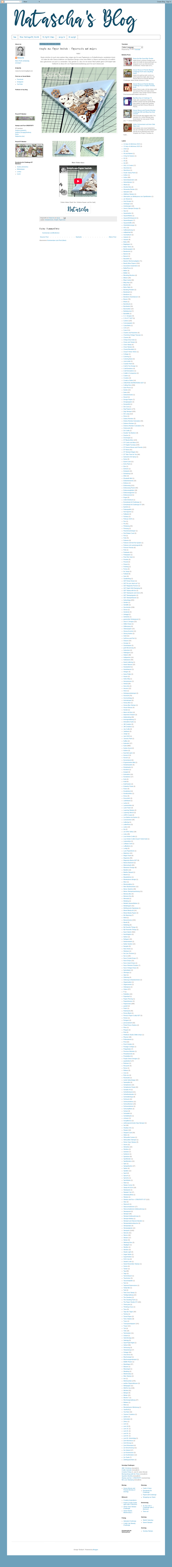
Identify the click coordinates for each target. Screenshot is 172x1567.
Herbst (125, 683)
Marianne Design (128, 867)
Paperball (126, 996)
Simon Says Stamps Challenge (129, 1507)
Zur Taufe (126, 1457)
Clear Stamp (127, 344)
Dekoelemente (128, 395)
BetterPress (127, 268)
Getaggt (125, 614)
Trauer (125, 1326)
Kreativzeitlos (127, 793)
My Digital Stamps (48, 37)
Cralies (125, 375)
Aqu (124, 211)
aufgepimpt (127, 232)
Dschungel (126, 438)
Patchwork (126, 1011)
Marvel (125, 874)
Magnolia (126, 858)
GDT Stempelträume (129, 598)
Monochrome (127, 920)
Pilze (125, 1027)
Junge (125, 734)
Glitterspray (127, 626)
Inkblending (127, 717)
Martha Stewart (128, 872)
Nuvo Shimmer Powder (130, 965)
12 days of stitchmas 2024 (131, 144)
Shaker (125, 1130)
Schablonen (127, 1085)
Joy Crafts (126, 729)
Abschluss (126, 170)
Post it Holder (127, 1044)
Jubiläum (126, 731)
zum (124, 1424)
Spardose (126, 1156)
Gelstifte (126, 605)
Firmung (126, 528)
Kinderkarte (127, 767)
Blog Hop (126, 282)
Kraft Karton (127, 784)
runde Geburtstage (129, 1080)
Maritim (125, 870)
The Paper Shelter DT (130, 1302)
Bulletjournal (127, 311)
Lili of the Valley (128, 832)
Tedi (124, 1290)
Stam (125, 1183)
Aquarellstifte (127, 223)
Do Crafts (126, 430)
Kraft (124, 781)
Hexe (125, 691)
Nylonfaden (127, 970)
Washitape (126, 1364)
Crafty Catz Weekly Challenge (129, 1524)
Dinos (125, 416)
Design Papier (128, 399)
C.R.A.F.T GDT (128, 318)
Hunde (125, 710)
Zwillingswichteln (128, 1460)
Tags (124, 1273)
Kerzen (125, 757)
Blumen (125, 285)
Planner (125, 1037)
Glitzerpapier (127, 629)
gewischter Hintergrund (130, 619)
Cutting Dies (127, 385)
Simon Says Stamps (129, 1142)
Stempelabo (127, 1226)
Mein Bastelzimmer (129, 886)
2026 (125, 149)
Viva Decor (126, 1355)
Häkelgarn (126, 652)
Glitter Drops (127, 624)
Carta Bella (127, 325)
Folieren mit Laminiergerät (131, 545)
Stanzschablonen (129, 1206)
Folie (125, 538)
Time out (145, 1511)
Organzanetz (127, 984)
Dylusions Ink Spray (129, 457)
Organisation (127, 982)
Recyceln (126, 1066)
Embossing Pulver (129, 488)
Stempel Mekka (128, 1218)
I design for (61, 37)
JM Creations (127, 726)
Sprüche (126, 1178)
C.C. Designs (127, 316)
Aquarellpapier (128, 220)
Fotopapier (126, 555)
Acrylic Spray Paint (129, 173)
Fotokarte (126, 552)
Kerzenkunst (127, 760)
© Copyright (72, 37)
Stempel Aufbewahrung (130, 1216)
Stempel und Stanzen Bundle (132, 1221)
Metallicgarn (127, 906)
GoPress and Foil (128, 638)
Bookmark (126, 292)
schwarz (126, 1118)
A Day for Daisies (128, 156)
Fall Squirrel (127, 512)
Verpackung (127, 1350)
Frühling (126, 566)
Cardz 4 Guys (147, 1488)
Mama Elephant (128, 863)
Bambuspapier (128, 249)
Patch (125, 1008)
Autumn (125, 237)
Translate (137, 49)
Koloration (126, 774)
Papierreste (62, 220)
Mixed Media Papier (129, 913)
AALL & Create (128, 165)
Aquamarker (127, 213)
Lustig (125, 848)
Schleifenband (128, 1092)
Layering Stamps (128, 810)
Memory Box (127, 894)
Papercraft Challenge (149, 1495)
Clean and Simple (129, 342)
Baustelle (126, 259)
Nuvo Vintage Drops (129, 968)
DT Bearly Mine (128, 440)
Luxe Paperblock (128, 851)
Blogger (95, 1549)
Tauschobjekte (128, 1280)
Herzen (125, 688)
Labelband (126, 800)
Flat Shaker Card (128, 533)
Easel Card (127, 461)
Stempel (126, 1214)
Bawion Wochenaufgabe (131, 261)
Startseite (79, 237)
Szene (125, 1266)
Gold (124, 636)
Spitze (125, 1168)
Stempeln (126, 1230)
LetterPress (127, 824)
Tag (124, 1271)
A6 (124, 163)
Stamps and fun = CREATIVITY (131, 1478)
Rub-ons (126, 1075)
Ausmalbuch (127, 235)
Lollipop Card (127, 843)
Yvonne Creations (129, 1414)
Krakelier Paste (128, 786)
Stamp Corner (127, 1185)
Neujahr (126, 946)
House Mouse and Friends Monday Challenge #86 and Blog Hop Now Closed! (144, 112)
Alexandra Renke (129, 189)
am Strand (126, 199)
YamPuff (126, 1409)
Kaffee (125, 741)
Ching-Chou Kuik (128, 340)
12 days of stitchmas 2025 (131, 146)
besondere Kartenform (130, 266)
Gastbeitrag (127, 578)
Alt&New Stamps (128, 194)
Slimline (126, 1149)
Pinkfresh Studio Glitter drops (132, 1035)
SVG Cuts (126, 1259)
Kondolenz (126, 777)
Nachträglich (127, 934)
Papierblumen (127, 1001)
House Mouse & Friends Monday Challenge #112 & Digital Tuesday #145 (144, 85)
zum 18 (125, 1426)
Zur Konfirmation (128, 1455)
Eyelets (125, 507)
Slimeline (126, 1147)
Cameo (125, 321)
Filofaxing (126, 526)
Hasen (125, 676)
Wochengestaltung (129, 1400)
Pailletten (126, 994)
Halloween (126, 660)
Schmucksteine (128, 1101)
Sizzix (125, 1144)
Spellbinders (127, 1161)
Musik (125, 922)
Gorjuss (125, 641)
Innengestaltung (128, 719)
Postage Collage (128, 1047)
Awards (125, 239)
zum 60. (125, 1436)
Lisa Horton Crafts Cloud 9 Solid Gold (135, 839)
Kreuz (125, 796)
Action (125, 177)
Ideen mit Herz (128, 712)
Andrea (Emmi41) (22, 167)
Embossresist (127, 495)
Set (124, 1125)
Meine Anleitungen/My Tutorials (29, 37)
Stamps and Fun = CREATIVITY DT (134, 1199)
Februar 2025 (127, 519)
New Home (127, 949)
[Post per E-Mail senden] (64, 218)
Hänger (125, 672)
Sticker (125, 1240)
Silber (125, 1135)
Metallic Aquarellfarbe (130, 903)
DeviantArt (126, 404)
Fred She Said (128, 557)
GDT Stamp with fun (129, 590)
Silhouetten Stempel (129, 1140)
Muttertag (126, 925)
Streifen (125, 1247)
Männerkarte (127, 865)
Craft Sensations (128, 371)
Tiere (125, 1309)
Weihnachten (127, 1381)
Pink (124, 1032)
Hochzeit (126, 695)
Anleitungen (127, 206)
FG (124, 524)
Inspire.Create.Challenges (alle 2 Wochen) (130, 1503)
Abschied (126, 168)
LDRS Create (127, 815)
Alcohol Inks (127, 187)
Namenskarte (127, 941)
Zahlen (125, 1417)
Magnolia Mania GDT (130, 860)
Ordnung (126, 977)
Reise (125, 1068)
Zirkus (125, 1421)
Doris (17, 134)
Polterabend (127, 1039)
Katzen (125, 750)
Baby (125, 242)
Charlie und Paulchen (130, 333)
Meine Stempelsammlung (131, 891)
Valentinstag (127, 1338)
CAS (124, 328)
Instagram (20, 82)
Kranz (125, 789)
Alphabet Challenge (129, 1521)
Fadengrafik (127, 509)
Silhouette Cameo (129, 1137)
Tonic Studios (127, 1319)
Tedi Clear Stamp (128, 1292)
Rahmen (126, 1063)
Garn (125, 576)
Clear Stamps (127, 347)
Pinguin (125, 1030)
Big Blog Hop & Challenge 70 (142, 98)
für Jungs (126, 571)
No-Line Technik (128, 953)
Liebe (125, 827)
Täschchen (126, 1278)
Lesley (19, 171)
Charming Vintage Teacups (132, 335)
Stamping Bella (128, 1195)
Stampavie (126, 1190)
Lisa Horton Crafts (129, 836)
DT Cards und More (129, 442)
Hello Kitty (126, 679)
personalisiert (127, 1023)
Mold (125, 917)
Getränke (126, 617)
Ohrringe (126, 972)
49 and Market (128, 153)
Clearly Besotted (128, 349)
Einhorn (125, 469)
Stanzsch (126, 1204)
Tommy (125, 1314)
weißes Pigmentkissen (130, 1383)
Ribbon (125, 1070)
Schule (125, 1111)
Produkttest (127, 1056)
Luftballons (126, 846)
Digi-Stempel (127, 411)
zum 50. (125, 1433)
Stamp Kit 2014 (128, 1187)
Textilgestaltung (128, 1295)
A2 (124, 158)
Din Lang (126, 414)
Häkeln (125, 655)
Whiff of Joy (127, 1388)
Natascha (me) (20, 136)
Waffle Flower (127, 1362)
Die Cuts (126, 407)
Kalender (126, 743)
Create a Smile (128, 380)
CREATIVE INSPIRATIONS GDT (133, 383)
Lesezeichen (127, 820)
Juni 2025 (126, 736)
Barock (125, 256)
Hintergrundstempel (129, 693)
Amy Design (127, 201)
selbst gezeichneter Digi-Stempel (134, 1123)
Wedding (126, 1371)
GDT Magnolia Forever (130, 586)
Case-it (125, 330)
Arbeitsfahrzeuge (128, 225)
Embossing (127, 485)
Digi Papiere (127, 409)
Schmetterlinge (128, 1097)
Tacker (125, 1269)
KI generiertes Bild (129, 762)
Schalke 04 (127, 1089)
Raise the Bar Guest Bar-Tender (143, 58)
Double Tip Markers (129, 433)
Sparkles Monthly (127, 1476)
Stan (124, 1202)
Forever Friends (128, 547)
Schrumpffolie (127, 1109)
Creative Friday (126, 1472)
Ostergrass (126, 987)
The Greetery (127, 1297)
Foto (124, 550)
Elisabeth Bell (127, 478)
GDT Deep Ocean (129, 581)
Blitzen (125, 278)
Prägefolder (127, 1049)
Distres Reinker (128, 418)
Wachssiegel (127, 1357)
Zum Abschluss (128, 1440)
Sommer (126, 1152)
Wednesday (127, 1374)
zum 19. (125, 1429)
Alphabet (126, 192)
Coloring (126, 356)
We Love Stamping (128, 1480)
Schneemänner (128, 1106)
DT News (126, 450)
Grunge (125, 643)
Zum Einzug (127, 1443)
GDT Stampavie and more (131, 593)
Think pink (126, 1304)
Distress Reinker (128, 423)
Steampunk (127, 1211)
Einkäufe (126, 471)
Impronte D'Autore (129, 715)
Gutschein (126, 650)
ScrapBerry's (127, 1121)
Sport (125, 1173)
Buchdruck (126, 304)
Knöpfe (56, 220)
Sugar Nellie (127, 1254)
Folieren (126, 540)
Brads (125, 301)
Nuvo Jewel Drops (129, 963)
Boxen (125, 299)
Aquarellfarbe (127, 216)
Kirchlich (126, 769)
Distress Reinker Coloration (132, 426)
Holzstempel (127, 700)
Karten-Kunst (127, 748)
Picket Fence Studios (130, 1025)
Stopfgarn (126, 1245)
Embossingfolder (128, 490)
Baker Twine (127, 247)
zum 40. (125, 1431)
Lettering (126, 822)
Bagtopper (126, 244)
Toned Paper (127, 1316)
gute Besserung (128, 648)
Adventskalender (128, 180)
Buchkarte (126, 306)
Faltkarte (126, 514)
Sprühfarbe (127, 1180)
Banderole (126, 251)
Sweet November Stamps (131, 1264)
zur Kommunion (128, 1452)
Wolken (125, 1402)
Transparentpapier (129, 1323)
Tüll (124, 1328)
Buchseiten (127, 309)
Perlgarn (126, 1020)
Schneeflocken (128, 1104)
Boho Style (126, 287)
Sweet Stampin (147, 1522)
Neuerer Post (44, 237)
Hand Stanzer (127, 664)
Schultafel (126, 1113)
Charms (125, 337)
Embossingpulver (129, 492)
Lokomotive (127, 841)
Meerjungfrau (127, 884)
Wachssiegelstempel (130, 1359)
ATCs (125, 227)
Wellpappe (126, 1386)
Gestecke (126, 612)
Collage (125, 354)
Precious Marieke (129, 1051)
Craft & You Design (129, 366)
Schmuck (126, 1099)
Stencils (125, 1233)
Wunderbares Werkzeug (131, 1407)
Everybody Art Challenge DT (132, 504)
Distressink (126, 428)
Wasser (125, 1366)
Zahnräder (126, 1419)
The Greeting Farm (129, 1300)
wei (124, 1378)
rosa (124, 1073)
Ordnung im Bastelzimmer (131, 980)
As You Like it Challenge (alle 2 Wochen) (148, 1507)
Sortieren (126, 1154)
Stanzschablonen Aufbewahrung (133, 1209)
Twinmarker (127, 1333)
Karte (125, 746)
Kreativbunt (127, 791)
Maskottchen (127, 877)
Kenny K (126, 755)
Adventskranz (127, 182)
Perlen (125, 1018)
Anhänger (126, 204)
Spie (124, 1164)
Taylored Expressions (130, 1285)
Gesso (125, 609)
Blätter (125, 273)
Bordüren (126, 294)
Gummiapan (127, 645)
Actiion (125, 175)
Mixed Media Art (128, 910)
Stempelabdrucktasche (130, 1223)
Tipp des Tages (128, 1312)
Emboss (126, 483)
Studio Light (127, 1252)
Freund (125, 562)
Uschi (19, 174)
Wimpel (125, 1393)
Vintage (125, 1352)
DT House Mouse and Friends (133, 447)
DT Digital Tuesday (129, 445)
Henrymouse (127, 681)
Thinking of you (128, 1307)
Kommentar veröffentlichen (50, 233)
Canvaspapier (127, 323)
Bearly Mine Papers (129, 263)
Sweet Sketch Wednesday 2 (127, 1511)
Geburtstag (126, 600)
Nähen (125, 937)
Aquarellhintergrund (129, 218)
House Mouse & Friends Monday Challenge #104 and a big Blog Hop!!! (143, 71)
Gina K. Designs (128, 621)
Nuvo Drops (127, 960)
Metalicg (126, 901)
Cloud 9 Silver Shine (130, 352)
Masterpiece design (129, 879)
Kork (124, 779)
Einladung (126, 473)
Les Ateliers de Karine (130, 817)
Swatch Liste (127, 1261)
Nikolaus (126, 951)
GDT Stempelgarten (129, 595)
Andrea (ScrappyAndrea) (23, 132)
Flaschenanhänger (129, 531)
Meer (125, 882)
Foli (124, 535)
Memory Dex (127, 896)
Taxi (124, 1283)
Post (124, 1042)
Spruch (125, 1175)
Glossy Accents (128, 631)
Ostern (125, 989)
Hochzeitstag (127, 698)
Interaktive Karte (128, 722)
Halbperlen (127, 657)
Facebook (20, 79)
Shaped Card (127, 1132)
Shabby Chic (127, 1128)
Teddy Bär (126, 1288)
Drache (125, 435)
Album (125, 184)
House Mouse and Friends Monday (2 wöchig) (129, 1490)
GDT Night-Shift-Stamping (131, 588)
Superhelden (127, 1257)
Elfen (125, 476)
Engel (125, 497)
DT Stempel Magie (129, 452)
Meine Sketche (128, 889)
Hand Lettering (128, 662)
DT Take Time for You (130, 454)
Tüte (124, 1331)
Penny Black (127, 1013)
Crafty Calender (127, 1470)
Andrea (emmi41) (20, 130)
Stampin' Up (127, 1192)
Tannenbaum (127, 1276)
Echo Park (126, 464)
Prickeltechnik (127, 1054)
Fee (124, 521)
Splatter (125, 1171)
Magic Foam (127, 855)
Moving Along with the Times (131, 1474)
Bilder (125, 270)
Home (14, 37)
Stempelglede (127, 1228)
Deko (125, 392)
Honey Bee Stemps (129, 705)
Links (125, 834)
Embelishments (49, 220)
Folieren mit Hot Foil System (132, 543)
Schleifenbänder (128, 1094)
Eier (124, 466)
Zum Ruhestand (128, 1445)
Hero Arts (126, 686)
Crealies (126, 378)
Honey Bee (127, 703)
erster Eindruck (128, 500)
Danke (125, 390)
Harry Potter (127, 674)
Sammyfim (126, 1082)
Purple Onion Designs (130, 1058)
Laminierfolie (127, 805)
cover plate (126, 361)
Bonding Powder (128, 290)
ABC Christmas (126, 1468)
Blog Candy (127, 280)
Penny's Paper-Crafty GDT (131, 1015)
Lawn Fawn (127, 808)
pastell (125, 1006)
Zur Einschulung (128, 1448)
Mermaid (126, 898)
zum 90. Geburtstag (129, 1438)
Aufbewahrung (128, 230)
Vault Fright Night (128, 1343)
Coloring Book (128, 359)
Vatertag (126, 1340)
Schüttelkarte (127, 1116)
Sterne (125, 1235)
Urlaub (125, 1335)
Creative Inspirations (130, 1500)
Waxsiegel (126, 1369)
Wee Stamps (127, 1376)
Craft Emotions (128, 368)
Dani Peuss (127, 387)
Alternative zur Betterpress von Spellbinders (137, 196)
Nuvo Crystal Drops (129, 958)
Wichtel (125, 1390)
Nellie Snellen (127, 944)
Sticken (125, 1238)
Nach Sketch (127, 932)
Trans (125, 1321)
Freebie (125, 559)
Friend (125, 564)
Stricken (126, 1249)
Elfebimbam (21, 169)
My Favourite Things (129, 929)
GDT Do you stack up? (130, 583)
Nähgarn (126, 939)
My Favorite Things (129, 927)
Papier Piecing (128, 999)
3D (124, 151)
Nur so (125, 956)
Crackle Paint (127, 364)
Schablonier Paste (129, 1087)
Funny (125, 569)
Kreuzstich (126, 798)
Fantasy (125, 516)
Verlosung (126, 1347)
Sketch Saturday (148, 1520)
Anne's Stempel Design (130, 208)
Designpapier (127, 402)
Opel (124, 975)
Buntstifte (126, 313)
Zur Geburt (126, 1450)
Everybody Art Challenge (131, 502)
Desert (125, 397)
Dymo (125, 459)
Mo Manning (127, 915)
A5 (124, 161)
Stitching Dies (127, 1242)
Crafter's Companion (130, 373)
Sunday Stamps (148, 1531)
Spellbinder (127, 1159)
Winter (125, 1395)
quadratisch (127, 1061)
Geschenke (127, 607)
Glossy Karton (127, 633)
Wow (125, 1405)
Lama (125, 803)
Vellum (125, 1345)
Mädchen (126, 853)
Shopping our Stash (149, 1497)
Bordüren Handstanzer (130, 297)
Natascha (21, 58)
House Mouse (127, 707)
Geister (125, 602)
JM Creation (127, 724)
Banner (125, 254)
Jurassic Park (127, 738)
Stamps (125, 1197)
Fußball (125, 574)
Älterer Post (112, 237)
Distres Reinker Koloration (131, 421)
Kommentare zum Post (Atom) (56, 240)
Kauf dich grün (128, 753)
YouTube (20, 84)
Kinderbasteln (127, 765)
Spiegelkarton (127, 1166)
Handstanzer (127, 669)
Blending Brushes (129, 275)
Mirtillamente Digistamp (130, 908)
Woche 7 (126, 1397)
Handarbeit (127, 667)
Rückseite (126, 1078)
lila (124, 829)
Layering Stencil (128, 812)
